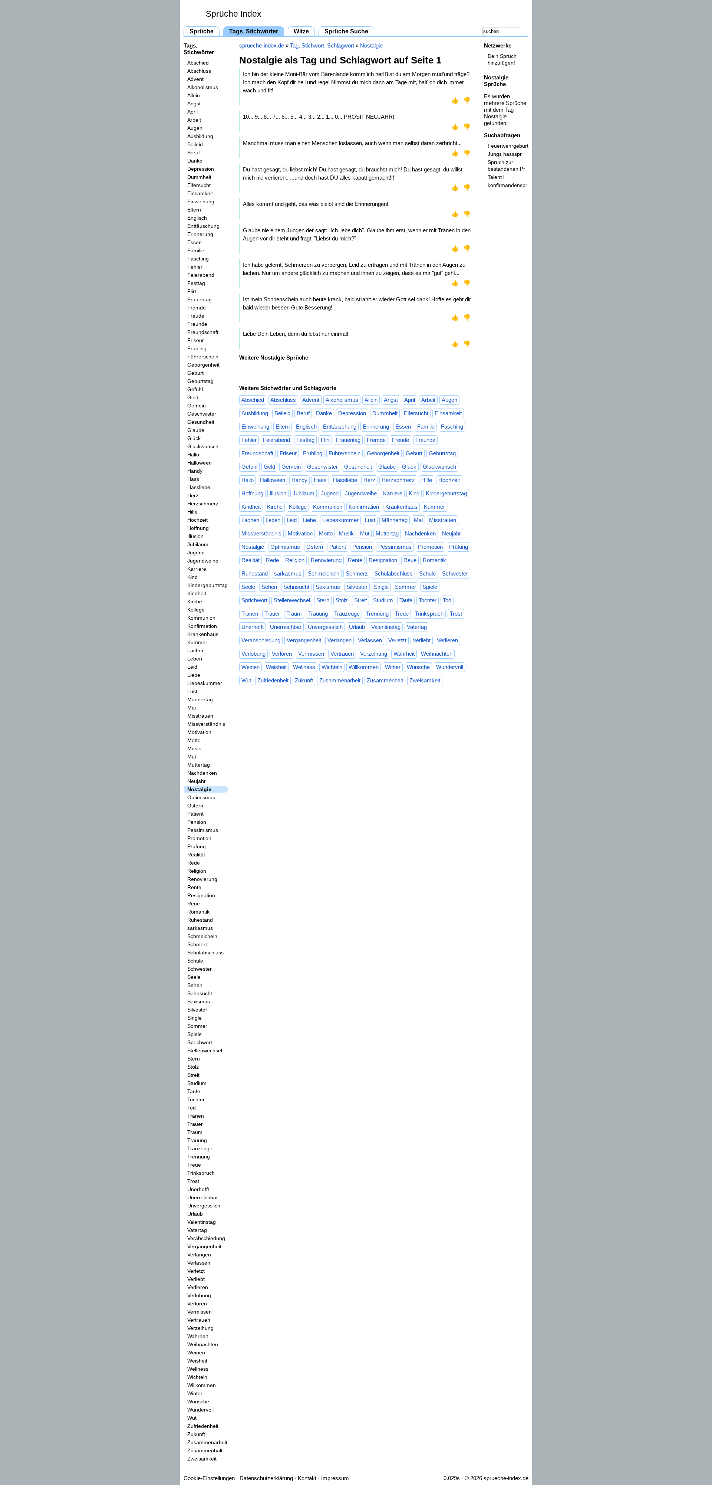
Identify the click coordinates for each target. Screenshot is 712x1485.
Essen (194, 242)
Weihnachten (202, 1344)
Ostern (195, 806)
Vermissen (199, 1312)
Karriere (196, 569)
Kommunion (201, 618)
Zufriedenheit (202, 1426)
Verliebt (196, 1279)
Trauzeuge (199, 1148)
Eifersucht (199, 185)
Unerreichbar (202, 1197)
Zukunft (196, 1434)
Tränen (195, 1116)
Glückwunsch (202, 446)
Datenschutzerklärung (266, 1478)
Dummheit (199, 177)
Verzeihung (200, 1328)
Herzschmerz (202, 504)
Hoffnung (198, 528)
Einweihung (200, 201)
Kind (192, 577)
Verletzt (196, 1271)
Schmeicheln (202, 936)
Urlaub (195, 1214)
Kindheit (196, 593)
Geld (192, 397)
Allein (193, 95)
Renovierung (202, 879)
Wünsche (198, 1401)
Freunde (197, 324)
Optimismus (201, 797)
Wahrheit (197, 1336)
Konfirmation (202, 626)
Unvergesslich (203, 1206)
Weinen (196, 1352)
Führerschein (202, 357)
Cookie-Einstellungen (209, 1478)
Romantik (198, 912)
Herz (192, 495)
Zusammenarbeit (207, 1442)
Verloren (197, 1304)
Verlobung (199, 1295)
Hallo (193, 455)
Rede (193, 863)
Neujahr (196, 781)
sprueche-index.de (261, 45)
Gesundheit (200, 422)
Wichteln (197, 1377)
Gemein (196, 406)
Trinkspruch (201, 1173)
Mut (191, 757)
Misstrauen (200, 716)
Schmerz (197, 944)
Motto (194, 740)
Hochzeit (197, 520)
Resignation (201, 895)
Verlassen (198, 1263)
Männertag (200, 699)
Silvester (197, 1010)
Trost (193, 1181)
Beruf (193, 152)
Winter (194, 1393)
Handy (194, 471)
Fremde (196, 308)
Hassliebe (198, 487)
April (192, 112)
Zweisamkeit (202, 1459)
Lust (192, 691)
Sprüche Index (233, 14)
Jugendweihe (202, 561)
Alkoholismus (202, 87)
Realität (196, 855)
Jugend (196, 552)
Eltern (194, 210)
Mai (191, 708)
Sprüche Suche (346, 31)
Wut (192, 1418)
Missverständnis (206, 724)
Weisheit (197, 1361)
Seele (194, 977)
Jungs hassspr (505, 154)
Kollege (196, 610)
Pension (196, 822)
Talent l (496, 177)
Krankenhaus (202, 634)
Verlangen (199, 1255)
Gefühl (195, 389)
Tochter (196, 1099)
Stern (193, 1059)
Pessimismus (202, 830)
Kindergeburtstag (207, 585)
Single (194, 1018)
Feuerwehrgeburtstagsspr (508, 146)
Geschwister (201, 414)
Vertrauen (198, 1320)
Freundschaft (202, 332)
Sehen (194, 985)
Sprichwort (199, 1042)
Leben (194, 659)
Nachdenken (202, 773)
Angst (194, 103)
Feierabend (200, 275)
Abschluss (199, 71)
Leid (192, 667)
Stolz (193, 1067)
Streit (193, 1075)
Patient (195, 814)
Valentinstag (201, 1222)
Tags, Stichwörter (253, 31)
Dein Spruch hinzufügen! (502, 59)
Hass (193, 479)
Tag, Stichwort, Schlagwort (322, 45)
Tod (191, 1108)
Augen (194, 128)
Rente (194, 887)
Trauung (197, 1140)
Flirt (191, 291)
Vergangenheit (204, 1246)
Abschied (198, 63)
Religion (196, 871)
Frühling (197, 348)
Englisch (197, 218)
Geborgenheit (203, 365)
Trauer (195, 1124)
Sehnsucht (199, 993)
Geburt (195, 373)
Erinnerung (200, 234)
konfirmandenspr (507, 185)
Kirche (194, 601)
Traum (194, 1132)
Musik (194, 748)
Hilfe (192, 512)
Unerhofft (198, 1189)
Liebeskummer (204, 683)
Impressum (335, 1478)
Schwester (199, 969)
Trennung (198, 1157)
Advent (195, 79)
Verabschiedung (206, 1238)
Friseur (195, 340)
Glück (194, 438)
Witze (301, 31)
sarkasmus (200, 928)
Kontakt (307, 1478)
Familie (195, 250)
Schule (195, 961)
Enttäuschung (203, 226)
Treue (194, 1165)
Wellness (197, 1369)
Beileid (195, 144)
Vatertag (197, 1230)
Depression (200, 169)
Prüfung (196, 846)
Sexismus (198, 1001)
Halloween (199, 463)
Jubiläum (197, 544)
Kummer (197, 642)
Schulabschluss (205, 952)
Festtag (196, 283)
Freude (195, 316)
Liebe (193, 675)
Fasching (198, 259)
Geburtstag (200, 381)
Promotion (199, 838)
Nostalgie (199, 789)
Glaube (195, 430)
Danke (194, 161)
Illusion (195, 536)
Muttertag (198, 765)
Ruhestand (200, 920)
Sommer (197, 1026)
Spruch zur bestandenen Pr (506, 165)
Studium (197, 1083)
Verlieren (197, 1287)
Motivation (199, 732)
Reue (193, 904)
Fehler (194, 267)
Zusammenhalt (204, 1450)
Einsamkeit (200, 193)
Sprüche (201, 31)
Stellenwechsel (204, 1050)
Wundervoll (200, 1410)
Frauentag (199, 299)
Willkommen (201, 1385)
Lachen (196, 650)
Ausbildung (200, 136)
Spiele (194, 1034)
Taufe (193, 1091)
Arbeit (194, 120)
